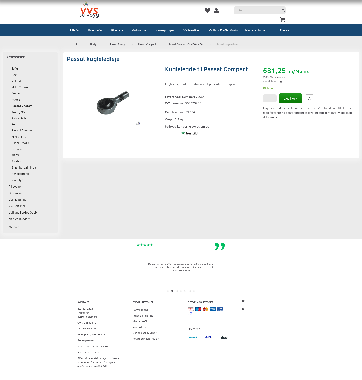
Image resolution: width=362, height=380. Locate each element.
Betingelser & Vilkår (145, 332)
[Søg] (283, 10)
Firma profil (140, 321)
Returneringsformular (146, 338)
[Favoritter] (207, 10)
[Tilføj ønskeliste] (309, 98)
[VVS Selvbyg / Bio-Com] (89, 10)
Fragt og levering (143, 315)
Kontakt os (139, 327)
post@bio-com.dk (95, 334)
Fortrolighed (140, 310)
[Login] (216, 10)
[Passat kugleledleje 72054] (113, 103)
